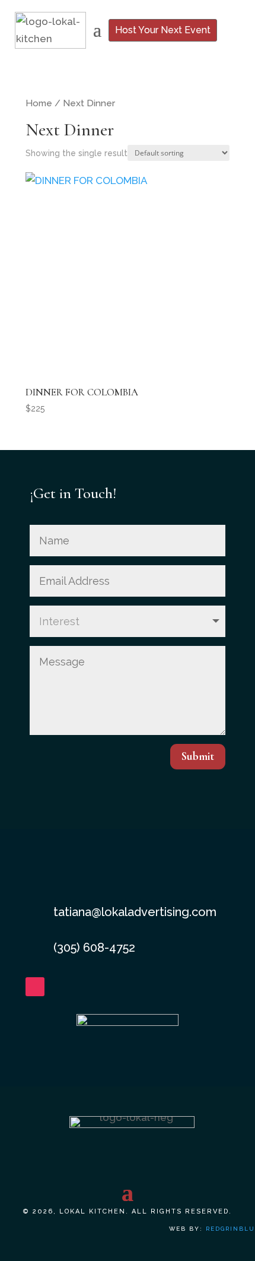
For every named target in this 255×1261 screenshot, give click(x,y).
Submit (197, 756)
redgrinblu (230, 1228)
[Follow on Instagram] (35, 986)
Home (39, 103)
